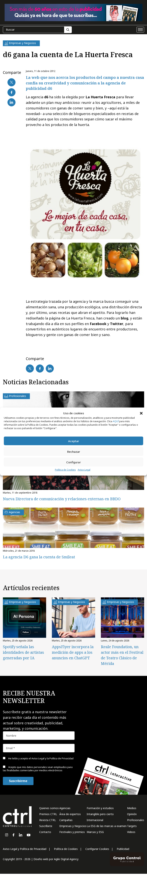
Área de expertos (70, 814)
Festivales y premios (72, 832)
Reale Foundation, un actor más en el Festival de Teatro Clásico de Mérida (122, 655)
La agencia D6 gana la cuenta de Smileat (39, 556)
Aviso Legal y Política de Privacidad (24, 849)
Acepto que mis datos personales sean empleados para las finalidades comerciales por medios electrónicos (38, 768)
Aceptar (73, 441)
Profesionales (135, 820)
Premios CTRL (48, 814)
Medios (131, 808)
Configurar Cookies (97, 849)
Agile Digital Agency (66, 859)
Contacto (45, 832)
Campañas (66, 820)
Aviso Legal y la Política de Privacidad (52, 758)
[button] (141, 413)
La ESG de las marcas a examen (107, 826)
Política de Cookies (65, 469)
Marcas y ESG (95, 832)
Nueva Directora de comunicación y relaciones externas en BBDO (62, 498)
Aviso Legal (84, 469)
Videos (131, 832)
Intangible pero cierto (100, 814)
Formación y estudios (100, 808)
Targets (132, 826)
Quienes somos (49, 808)
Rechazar (73, 452)
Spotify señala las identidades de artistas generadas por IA (23, 652)
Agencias (64, 808)
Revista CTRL (47, 820)
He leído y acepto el (41, 758)
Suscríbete (45, 826)
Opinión (132, 814)
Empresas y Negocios (72, 826)
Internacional (95, 820)
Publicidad (123, 849)
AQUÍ (116, 421)
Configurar (73, 462)
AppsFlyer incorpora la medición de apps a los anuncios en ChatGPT (73, 652)
